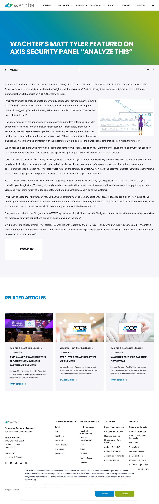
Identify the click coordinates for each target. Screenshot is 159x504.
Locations (9, 457)
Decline (125, 494)
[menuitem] (47, 5)
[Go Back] (79, 70)
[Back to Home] (20, 5)
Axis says (88, 213)
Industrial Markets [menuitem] (89, 422)
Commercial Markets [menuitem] (65, 422)
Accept (105, 494)
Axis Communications (109, 84)
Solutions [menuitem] (109, 422)
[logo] (12, 422)
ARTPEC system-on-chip (62, 213)
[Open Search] (153, 5)
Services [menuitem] (133, 422)
